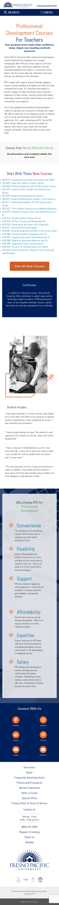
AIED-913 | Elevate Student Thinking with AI (21, 218)
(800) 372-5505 (29, 826)
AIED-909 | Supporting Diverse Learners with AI (23, 243)
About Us (29, 837)
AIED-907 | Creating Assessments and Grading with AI (25, 237)
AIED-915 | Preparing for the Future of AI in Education (25, 224)
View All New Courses (29, 266)
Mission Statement (29, 787)
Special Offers (29, 798)
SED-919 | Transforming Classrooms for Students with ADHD (28, 179)
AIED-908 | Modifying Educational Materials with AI (25, 240)
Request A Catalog (29, 832)
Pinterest (43, 740)
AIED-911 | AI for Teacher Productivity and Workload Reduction (29, 208)
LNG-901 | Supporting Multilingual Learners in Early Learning (28, 198)
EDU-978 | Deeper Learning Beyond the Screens (22, 195)
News (29, 772)
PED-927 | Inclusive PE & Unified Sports (19, 227)
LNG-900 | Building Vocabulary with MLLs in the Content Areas (29, 230)
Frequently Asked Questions (29, 777)
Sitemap (29, 842)
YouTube (15, 755)
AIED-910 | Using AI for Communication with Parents (25, 246)
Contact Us (43, 755)
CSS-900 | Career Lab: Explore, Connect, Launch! (23, 183)
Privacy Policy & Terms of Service (29, 803)
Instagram (43, 725)
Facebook (16, 725)
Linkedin (16, 740)
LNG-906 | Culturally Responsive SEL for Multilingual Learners (29, 186)
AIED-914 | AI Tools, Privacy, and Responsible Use (24, 221)
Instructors (30, 767)
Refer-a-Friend (29, 793)
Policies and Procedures (29, 782)
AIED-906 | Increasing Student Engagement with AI (24, 234)
